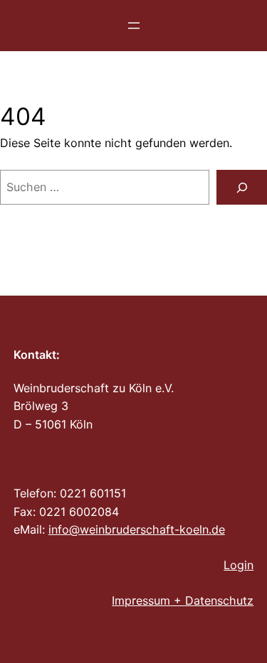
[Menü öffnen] (133, 25)
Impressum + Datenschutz (182, 600)
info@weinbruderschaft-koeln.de (136, 529)
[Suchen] (241, 187)
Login (238, 565)
